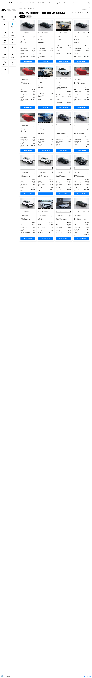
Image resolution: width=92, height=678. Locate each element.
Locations (81, 3)
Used (14, 8)
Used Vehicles (31, 3)
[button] (89, 3)
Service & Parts (42, 3)
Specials (59, 3)
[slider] (2, 17)
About (74, 3)
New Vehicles (20, 3)
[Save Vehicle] (34, 37)
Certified (9, 8)
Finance (51, 3)
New (4, 8)
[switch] (3, 9)
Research (66, 3)
